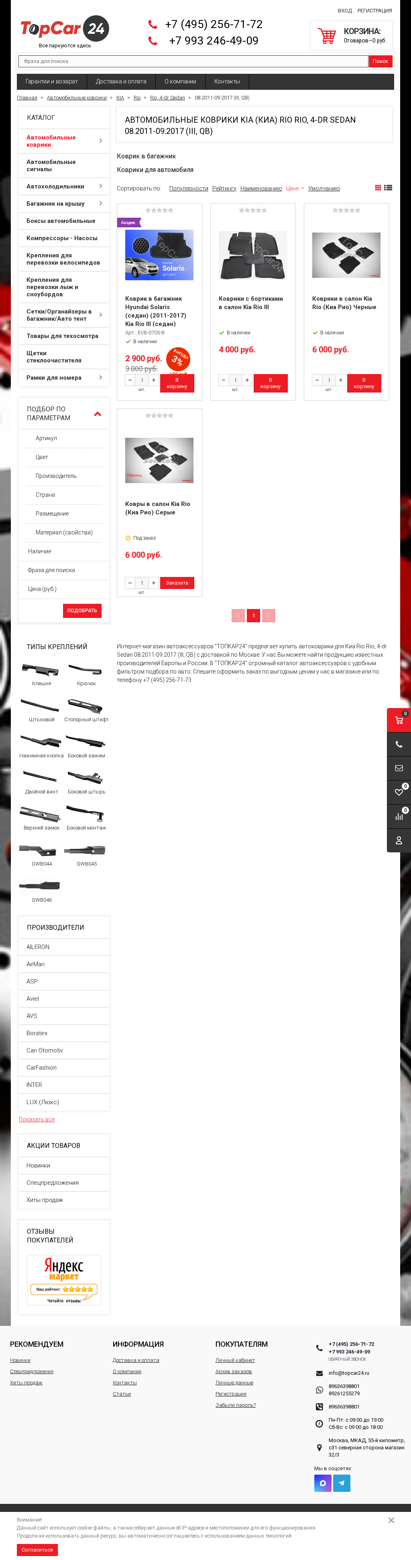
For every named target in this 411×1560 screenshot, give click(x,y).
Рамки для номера (53, 377)
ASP (32, 981)
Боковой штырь (87, 792)
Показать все (37, 1119)
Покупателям (242, 1344)
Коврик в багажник (146, 156)
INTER (34, 1085)
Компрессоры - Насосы (62, 238)
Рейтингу (224, 188)
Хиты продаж (44, 1200)
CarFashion (41, 1067)
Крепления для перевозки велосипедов (63, 259)
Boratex (36, 1033)
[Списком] (388, 187)
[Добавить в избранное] (195, 235)
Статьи (122, 1394)
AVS (31, 1016)
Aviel (32, 998)
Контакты (227, 81)
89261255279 (344, 1393)
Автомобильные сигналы (51, 165)
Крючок (86, 683)
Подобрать (82, 610)
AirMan (35, 964)
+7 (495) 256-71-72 (214, 24)
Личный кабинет (235, 1360)
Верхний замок (42, 828)
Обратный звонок (348, 1359)
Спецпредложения (52, 1182)
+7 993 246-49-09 (214, 40)
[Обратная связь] (399, 768)
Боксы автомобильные (61, 221)
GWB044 (42, 864)
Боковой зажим (86, 756)
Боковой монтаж (86, 828)
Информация (138, 1344)
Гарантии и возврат (52, 81)
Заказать (177, 583)
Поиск (380, 61)
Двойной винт (41, 792)
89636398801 (344, 1386)
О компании (180, 81)
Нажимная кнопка (41, 756)
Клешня (41, 683)
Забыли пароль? (236, 1405)
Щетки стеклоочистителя (53, 357)
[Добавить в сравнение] (195, 223)
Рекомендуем (36, 1344)
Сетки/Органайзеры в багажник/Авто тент (59, 315)
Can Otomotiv (44, 1050)
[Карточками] (378, 187)
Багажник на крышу (55, 203)
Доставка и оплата (121, 81)
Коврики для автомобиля (155, 170)
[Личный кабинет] (399, 840)
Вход (345, 11)
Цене (292, 188)
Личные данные (234, 1383)
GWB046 (42, 900)
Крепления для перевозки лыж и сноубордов (52, 287)
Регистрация (375, 11)
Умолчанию (324, 188)
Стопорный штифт (86, 719)
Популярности (188, 188)
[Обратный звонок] (399, 744)
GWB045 (87, 864)
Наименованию (261, 188)
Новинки (38, 1165)
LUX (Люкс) (42, 1102)
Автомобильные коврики (51, 141)
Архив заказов (234, 1371)
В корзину (177, 383)
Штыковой (42, 719)
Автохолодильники (55, 186)
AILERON (37, 947)
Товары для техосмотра (62, 336)
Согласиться (37, 1550)
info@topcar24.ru (349, 1373)
